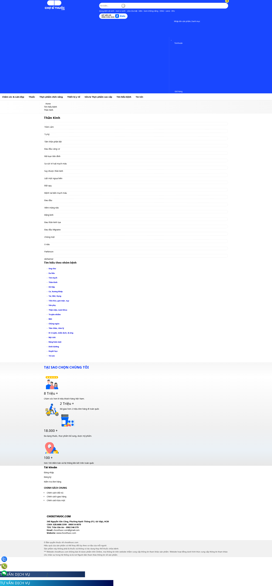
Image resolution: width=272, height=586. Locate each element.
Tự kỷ (46, 134)
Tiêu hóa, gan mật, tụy (59, 301)
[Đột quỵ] (49, 182)
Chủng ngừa (54, 323)
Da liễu (52, 273)
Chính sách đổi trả (55, 492)
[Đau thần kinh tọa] (53, 219)
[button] (172, 21)
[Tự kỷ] (48, 130)
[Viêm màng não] (52, 204)
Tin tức (139, 96)
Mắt (50, 319)
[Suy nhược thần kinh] (54, 167)
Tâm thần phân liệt (53, 141)
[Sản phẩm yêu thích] (172, 39)
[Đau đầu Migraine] (53, 226)
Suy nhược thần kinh (53, 171)
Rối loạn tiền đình (52, 156)
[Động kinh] (50, 211)
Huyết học (53, 351)
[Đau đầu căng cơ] (53, 145)
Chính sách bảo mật (56, 500)
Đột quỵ (48, 185)
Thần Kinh (53, 282)
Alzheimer (48, 259)
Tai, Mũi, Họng (55, 296)
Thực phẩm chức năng (51, 96)
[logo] (54, 9)
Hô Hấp (52, 287)
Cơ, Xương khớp (56, 291)
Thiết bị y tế (73, 96)
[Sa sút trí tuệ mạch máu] (56, 160)
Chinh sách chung (55, 487)
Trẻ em (52, 356)
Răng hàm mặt (55, 342)
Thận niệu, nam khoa (58, 310)
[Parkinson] (50, 248)
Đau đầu (48, 200)
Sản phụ (52, 305)
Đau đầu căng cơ (52, 148)
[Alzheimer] (50, 255)
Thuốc (32, 96)
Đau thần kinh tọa (52, 222)
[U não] (48, 241)
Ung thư (52, 268)
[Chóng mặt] (50, 233)
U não (47, 244)
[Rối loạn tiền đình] (53, 153)
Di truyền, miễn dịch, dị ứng (61, 333)
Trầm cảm (49, 127)
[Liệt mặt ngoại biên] (54, 175)
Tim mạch (53, 278)
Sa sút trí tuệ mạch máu (55, 163)
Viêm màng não (51, 207)
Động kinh (48, 215)
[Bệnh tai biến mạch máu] (56, 189)
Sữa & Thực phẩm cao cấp (98, 96)
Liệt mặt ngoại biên (53, 178)
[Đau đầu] (49, 197)
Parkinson (48, 251)
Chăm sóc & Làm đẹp (13, 96)
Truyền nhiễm (55, 314)
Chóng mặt (49, 237)
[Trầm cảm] (50, 123)
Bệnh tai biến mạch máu (55, 193)
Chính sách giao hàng (56, 496)
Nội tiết (52, 337)
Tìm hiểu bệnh (123, 96)
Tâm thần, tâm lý (56, 328)
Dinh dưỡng (54, 346)
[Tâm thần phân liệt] (54, 138)
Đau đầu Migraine (52, 229)
